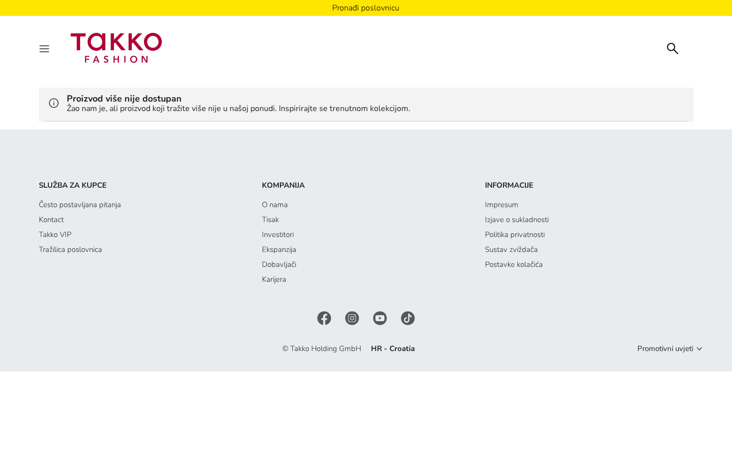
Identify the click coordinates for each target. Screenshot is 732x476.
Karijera (274, 279)
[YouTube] (381, 317)
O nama (275, 205)
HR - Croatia (393, 349)
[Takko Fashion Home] (116, 47)
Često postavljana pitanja (80, 205)
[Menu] (45, 48)
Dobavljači (279, 264)
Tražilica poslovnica (70, 249)
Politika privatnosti (515, 234)
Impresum (501, 205)
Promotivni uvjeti (665, 349)
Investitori (278, 234)
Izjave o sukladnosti (517, 220)
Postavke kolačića (514, 264)
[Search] (673, 47)
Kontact (51, 220)
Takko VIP (55, 234)
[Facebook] (325, 317)
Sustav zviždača (511, 249)
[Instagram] (353, 317)
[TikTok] (408, 317)
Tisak (270, 220)
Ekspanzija (279, 249)
